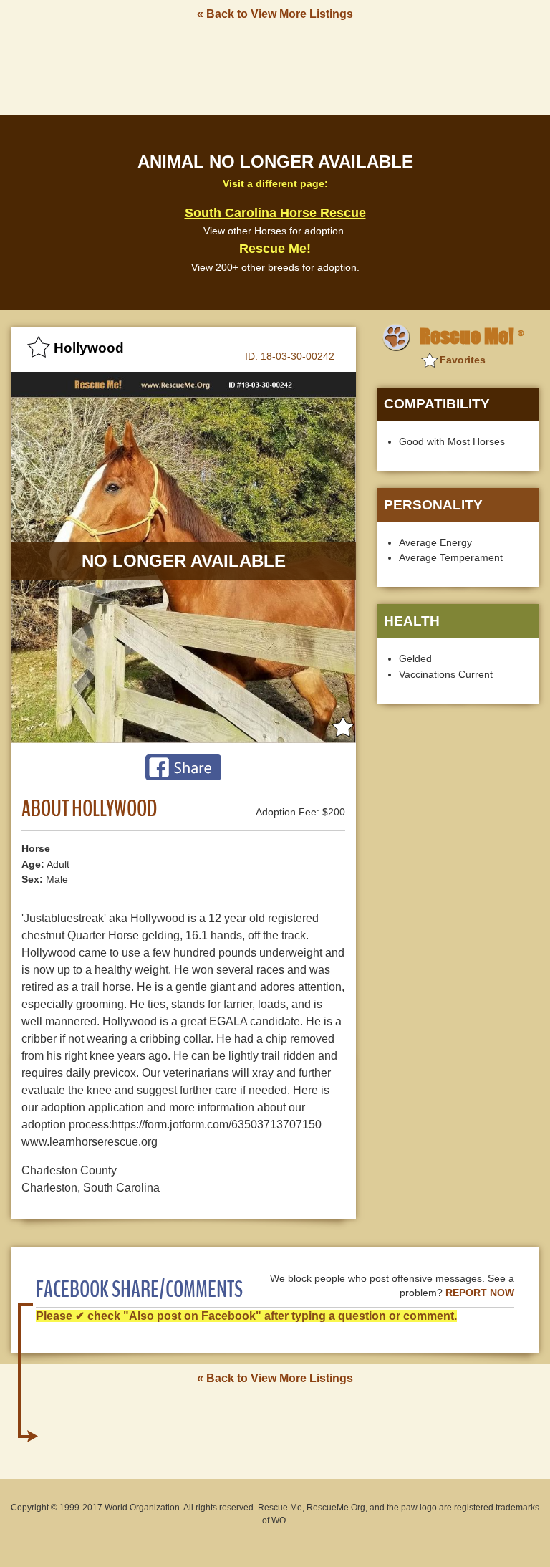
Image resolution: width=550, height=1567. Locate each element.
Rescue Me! (275, 248)
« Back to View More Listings (275, 14)
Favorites (463, 359)
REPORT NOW (479, 1293)
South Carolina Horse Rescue (275, 213)
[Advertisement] (275, 66)
